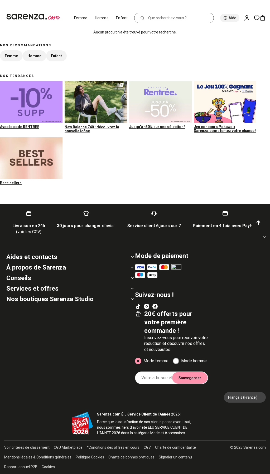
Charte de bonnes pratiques (131, 457)
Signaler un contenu (175, 457)
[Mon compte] (249, 18)
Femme (81, 18)
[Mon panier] (264, 18)
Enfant (122, 18)
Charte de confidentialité (175, 447)
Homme (102, 18)
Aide (232, 18)
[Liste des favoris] (256, 18)
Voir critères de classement (27, 447)
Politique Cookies (90, 457)
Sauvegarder (190, 378)
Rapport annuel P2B (20, 467)
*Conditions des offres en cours (113, 447)
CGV (147, 447)
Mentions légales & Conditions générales (37, 457)
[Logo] (35, 17)
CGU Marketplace (68, 447)
